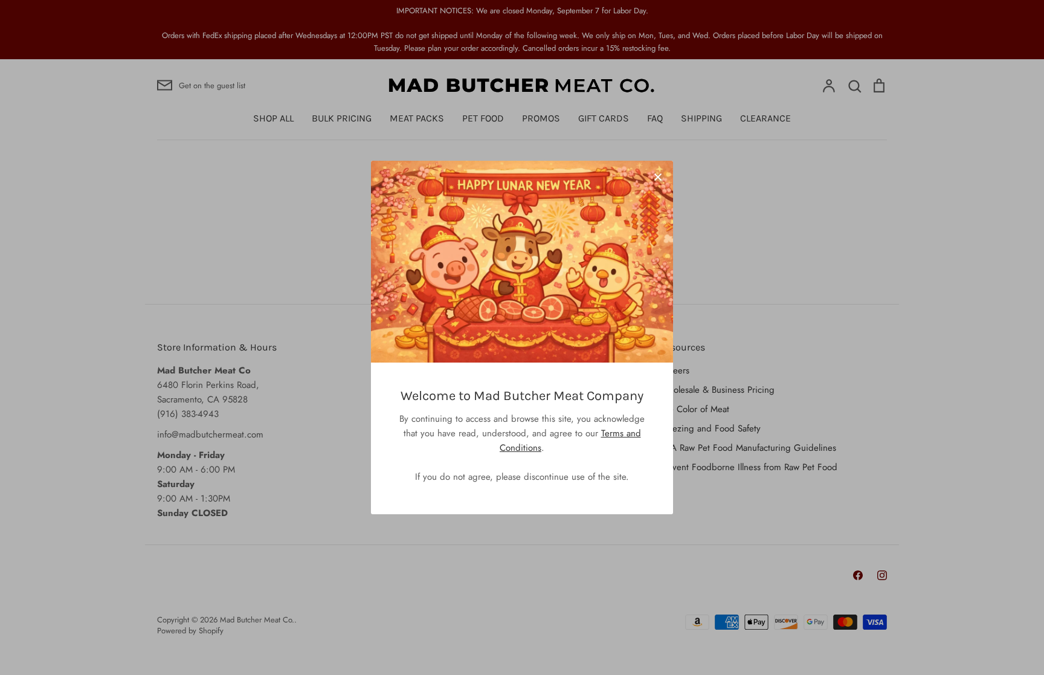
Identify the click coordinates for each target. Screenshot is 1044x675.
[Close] (658, 176)
